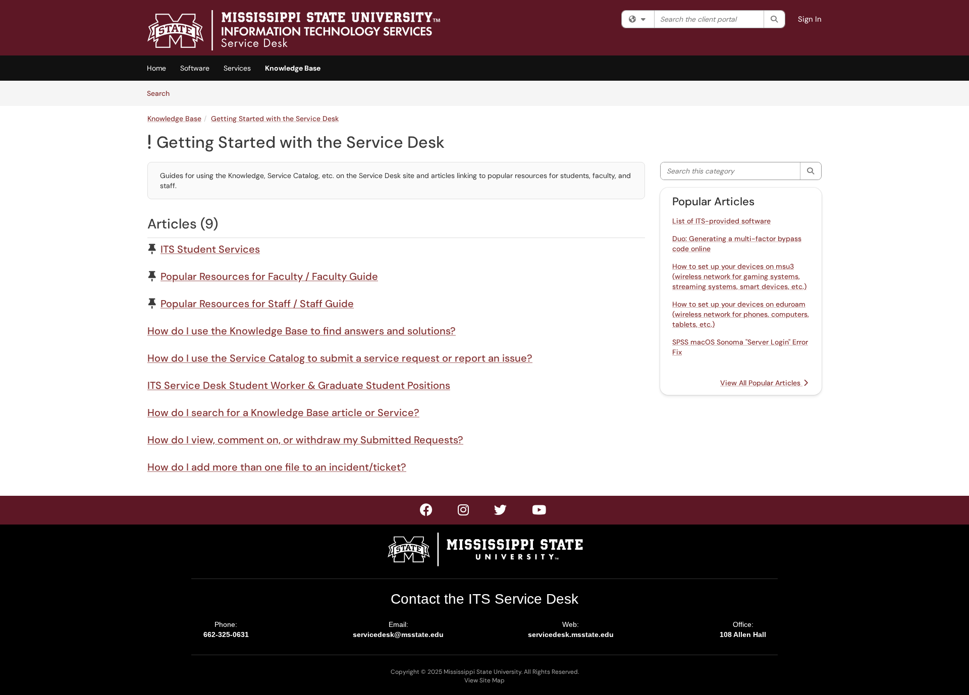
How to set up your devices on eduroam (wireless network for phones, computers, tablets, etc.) (740, 314)
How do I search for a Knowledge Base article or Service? (283, 412)
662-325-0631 (226, 634)
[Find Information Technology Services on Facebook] (427, 511)
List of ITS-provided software (721, 220)
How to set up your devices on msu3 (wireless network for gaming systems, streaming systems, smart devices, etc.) (739, 276)
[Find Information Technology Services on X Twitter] (464, 511)
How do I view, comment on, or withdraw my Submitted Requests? (305, 439)
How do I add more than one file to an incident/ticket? (276, 467)
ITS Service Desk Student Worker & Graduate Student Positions (298, 385)
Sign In (810, 19)
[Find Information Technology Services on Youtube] (539, 511)
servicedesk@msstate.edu (398, 634)
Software (194, 68)
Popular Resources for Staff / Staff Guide (257, 303)
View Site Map (484, 680)
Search (162, 93)
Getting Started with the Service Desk (275, 118)
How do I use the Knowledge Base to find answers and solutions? (301, 330)
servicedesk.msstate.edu (571, 634)
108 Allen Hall (743, 634)
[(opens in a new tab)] (293, 30)
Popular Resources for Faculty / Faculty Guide (269, 276)
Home (156, 68)
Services (237, 68)
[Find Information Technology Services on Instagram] (501, 511)
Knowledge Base (292, 68)
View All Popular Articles (761, 382)
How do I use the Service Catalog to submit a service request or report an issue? (339, 358)
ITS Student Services (210, 249)
